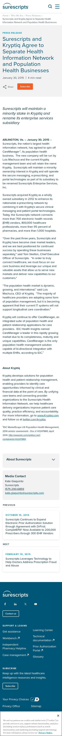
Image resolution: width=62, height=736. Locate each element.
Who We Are (17, 15)
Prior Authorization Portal (44, 648)
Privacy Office (11, 706)
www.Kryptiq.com (48, 415)
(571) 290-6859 (14, 489)
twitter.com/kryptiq (34, 419)
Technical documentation (42, 638)
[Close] (58, 715)
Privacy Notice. (45, 733)
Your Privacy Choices (16, 699)
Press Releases (33, 15)
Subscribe (25, 86)
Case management (14, 655)
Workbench (10, 638)
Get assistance (12, 631)
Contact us (10, 613)
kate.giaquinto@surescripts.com (24, 493)
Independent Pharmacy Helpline (14, 646)
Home (5, 15)
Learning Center (43, 630)
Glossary (38, 657)
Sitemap (36, 706)
